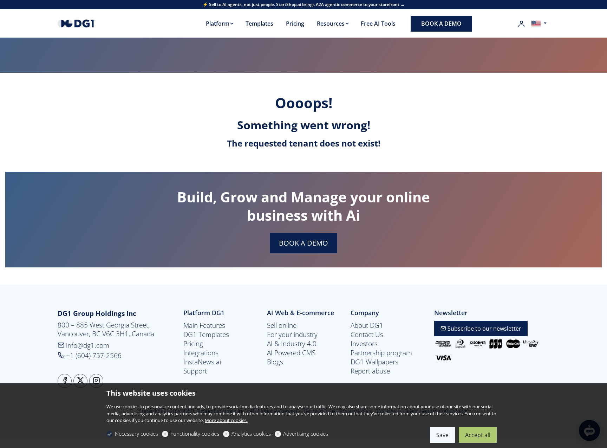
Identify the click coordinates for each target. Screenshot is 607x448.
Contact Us (367, 334)
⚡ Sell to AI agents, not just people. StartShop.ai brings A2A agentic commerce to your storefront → (304, 4)
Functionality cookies (194, 433)
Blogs (275, 361)
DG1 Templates (206, 334)
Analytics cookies (251, 433)
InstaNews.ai (202, 361)
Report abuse (370, 371)
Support (195, 371)
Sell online (281, 325)
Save (442, 435)
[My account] (521, 24)
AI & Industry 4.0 (291, 343)
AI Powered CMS (291, 352)
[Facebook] (65, 381)
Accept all (477, 435)
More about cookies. (226, 420)
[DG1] (87, 23)
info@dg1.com (86, 345)
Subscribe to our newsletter (483, 328)
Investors (364, 343)
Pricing (193, 343)
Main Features (204, 325)
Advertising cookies (305, 433)
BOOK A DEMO (303, 243)
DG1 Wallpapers (374, 361)
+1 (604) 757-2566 (93, 355)
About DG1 (367, 325)
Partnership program (381, 352)
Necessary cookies (136, 433)
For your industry (292, 334)
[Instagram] (96, 381)
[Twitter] (80, 381)
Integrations (200, 352)
